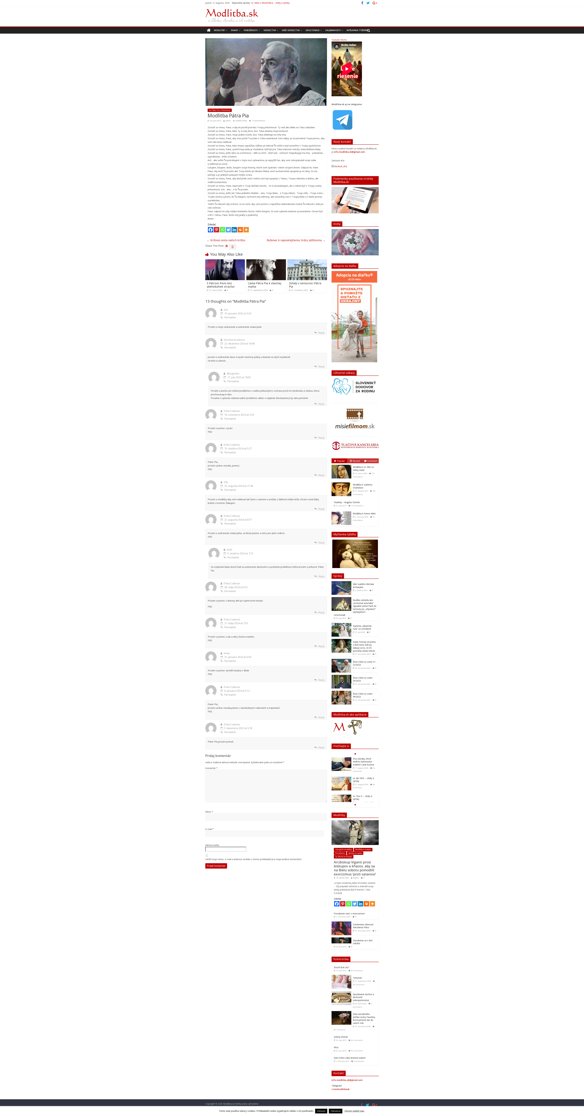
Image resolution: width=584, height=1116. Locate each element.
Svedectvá (270, 30)
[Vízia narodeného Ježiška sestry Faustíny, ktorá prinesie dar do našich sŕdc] (342, 1012)
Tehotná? (357, 977)
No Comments (357, 970)
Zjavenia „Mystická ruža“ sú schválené (362, 627)
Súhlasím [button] (321, 1111)
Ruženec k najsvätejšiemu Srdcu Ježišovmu (296, 240)
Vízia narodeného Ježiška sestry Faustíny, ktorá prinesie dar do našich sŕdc (364, 1018)
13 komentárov (258, 120)
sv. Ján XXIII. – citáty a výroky (265, 2)
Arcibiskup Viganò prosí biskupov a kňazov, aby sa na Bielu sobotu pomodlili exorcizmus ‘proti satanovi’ (355, 868)
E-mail (209, 829)
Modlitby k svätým (363, 849)
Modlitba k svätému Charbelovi (362, 486)
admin (228, 120)
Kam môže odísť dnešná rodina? (350, 1057)
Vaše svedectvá (291, 30)
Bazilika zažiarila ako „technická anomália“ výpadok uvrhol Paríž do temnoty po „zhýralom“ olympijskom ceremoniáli (355, 607)
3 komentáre (359, 1061)
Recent (356, 460)
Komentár (211, 768)
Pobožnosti (251, 30)
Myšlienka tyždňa (357, 30)
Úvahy (234, 30)
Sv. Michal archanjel (343, 856)
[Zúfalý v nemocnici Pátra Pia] (307, 261)
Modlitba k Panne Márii (364, 513)
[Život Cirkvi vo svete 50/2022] (341, 676)
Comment (372, 460)
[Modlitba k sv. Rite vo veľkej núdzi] (342, 464)
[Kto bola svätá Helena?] (341, 776)
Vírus (336, 1047)
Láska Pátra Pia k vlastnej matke (264, 284)
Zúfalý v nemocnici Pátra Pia (305, 284)
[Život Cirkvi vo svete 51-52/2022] (341, 660)
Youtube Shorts (339, 39)
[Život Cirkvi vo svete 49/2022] (341, 692)
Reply (321, 332)
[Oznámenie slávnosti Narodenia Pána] (341, 923)
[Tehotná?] (342, 976)
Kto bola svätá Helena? (364, 776)
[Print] (240, 229)
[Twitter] (228, 229)
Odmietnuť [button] (336, 1111)
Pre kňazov (340, 853)
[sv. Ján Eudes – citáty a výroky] (341, 794)
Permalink (230, 317)
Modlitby (219, 30)
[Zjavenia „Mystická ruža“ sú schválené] (341, 624)
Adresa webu (212, 845)
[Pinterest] (216, 229)
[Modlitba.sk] (208, 30)
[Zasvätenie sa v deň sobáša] (341, 939)
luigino (356, 877)
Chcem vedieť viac (354, 1110)
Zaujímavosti (333, 30)
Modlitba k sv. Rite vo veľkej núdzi (363, 468)
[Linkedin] (234, 229)
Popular (341, 460)
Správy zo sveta (355, 853)
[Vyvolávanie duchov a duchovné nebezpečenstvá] (342, 992)
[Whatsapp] (222, 229)
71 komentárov (357, 505)
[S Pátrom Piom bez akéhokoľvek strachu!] (225, 261)
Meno (209, 811)
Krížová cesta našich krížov (226, 240)
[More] (246, 229)
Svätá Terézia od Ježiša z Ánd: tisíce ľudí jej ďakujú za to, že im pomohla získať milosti (364, 646)
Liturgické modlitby (343, 849)
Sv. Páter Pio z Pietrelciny (219, 110)
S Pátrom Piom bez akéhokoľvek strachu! (221, 284)
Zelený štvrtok (341, 1036)
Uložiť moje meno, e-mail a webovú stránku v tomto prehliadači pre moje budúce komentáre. (253, 859)
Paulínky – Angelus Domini (347, 502)
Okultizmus (312, 30)
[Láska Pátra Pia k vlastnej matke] (266, 261)
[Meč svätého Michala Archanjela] (341, 582)
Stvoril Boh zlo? (341, 967)
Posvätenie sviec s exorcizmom (349, 913)
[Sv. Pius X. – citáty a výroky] (341, 758)
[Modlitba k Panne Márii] (342, 511)
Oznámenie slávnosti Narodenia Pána (363, 926)
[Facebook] (210, 229)
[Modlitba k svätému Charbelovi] (342, 482)
